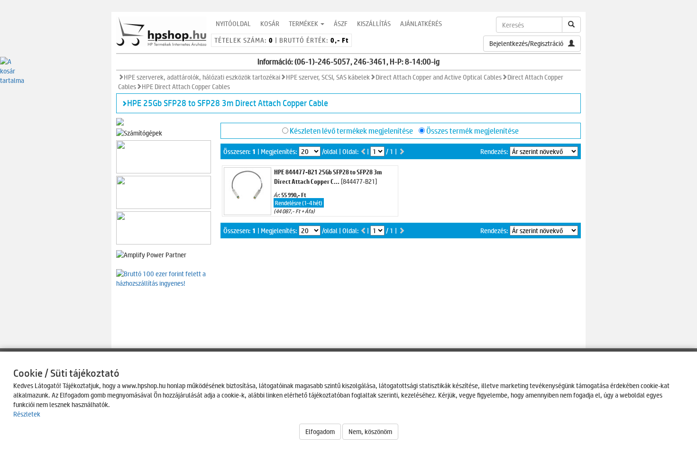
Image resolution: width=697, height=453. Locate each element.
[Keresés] (571, 25)
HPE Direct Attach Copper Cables (186, 86)
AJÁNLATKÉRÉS (421, 23)
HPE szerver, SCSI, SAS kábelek (328, 77)
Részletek (26, 414)
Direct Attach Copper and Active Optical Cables (439, 77)
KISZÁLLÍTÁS (374, 23)
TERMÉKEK (304, 23)
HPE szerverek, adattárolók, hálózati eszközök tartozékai (202, 77)
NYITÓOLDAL (233, 23)
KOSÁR (269, 23)
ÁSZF (341, 23)
